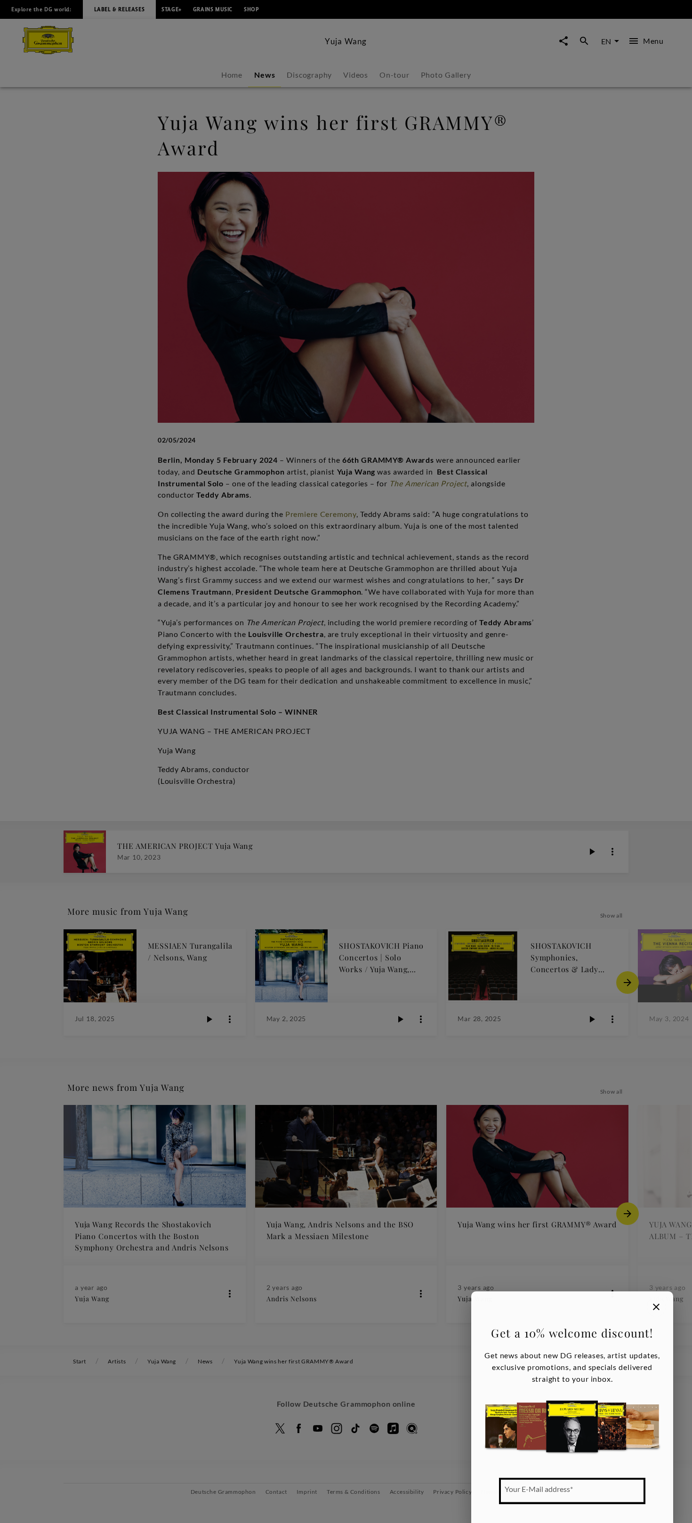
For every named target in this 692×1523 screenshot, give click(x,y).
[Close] (656, 1306)
